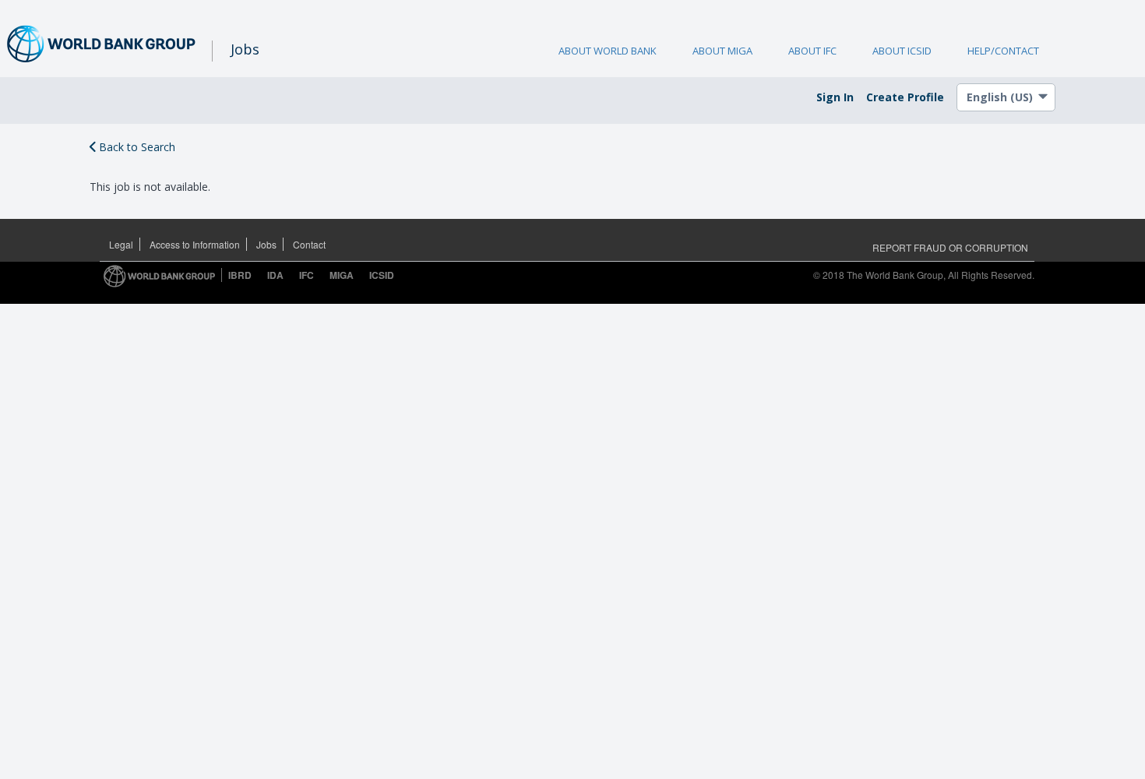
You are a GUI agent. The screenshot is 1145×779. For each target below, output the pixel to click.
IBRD (240, 275)
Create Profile (905, 97)
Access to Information (195, 244)
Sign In (835, 97)
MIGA (341, 275)
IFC (306, 275)
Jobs (266, 244)
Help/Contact (1003, 51)
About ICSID (902, 51)
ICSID (381, 275)
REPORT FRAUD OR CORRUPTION (950, 247)
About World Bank (607, 51)
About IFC (812, 51)
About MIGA (722, 51)
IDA (275, 275)
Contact (309, 244)
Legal (121, 244)
